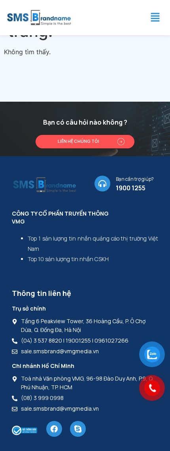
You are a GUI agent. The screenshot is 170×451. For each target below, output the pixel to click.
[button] (155, 17)
